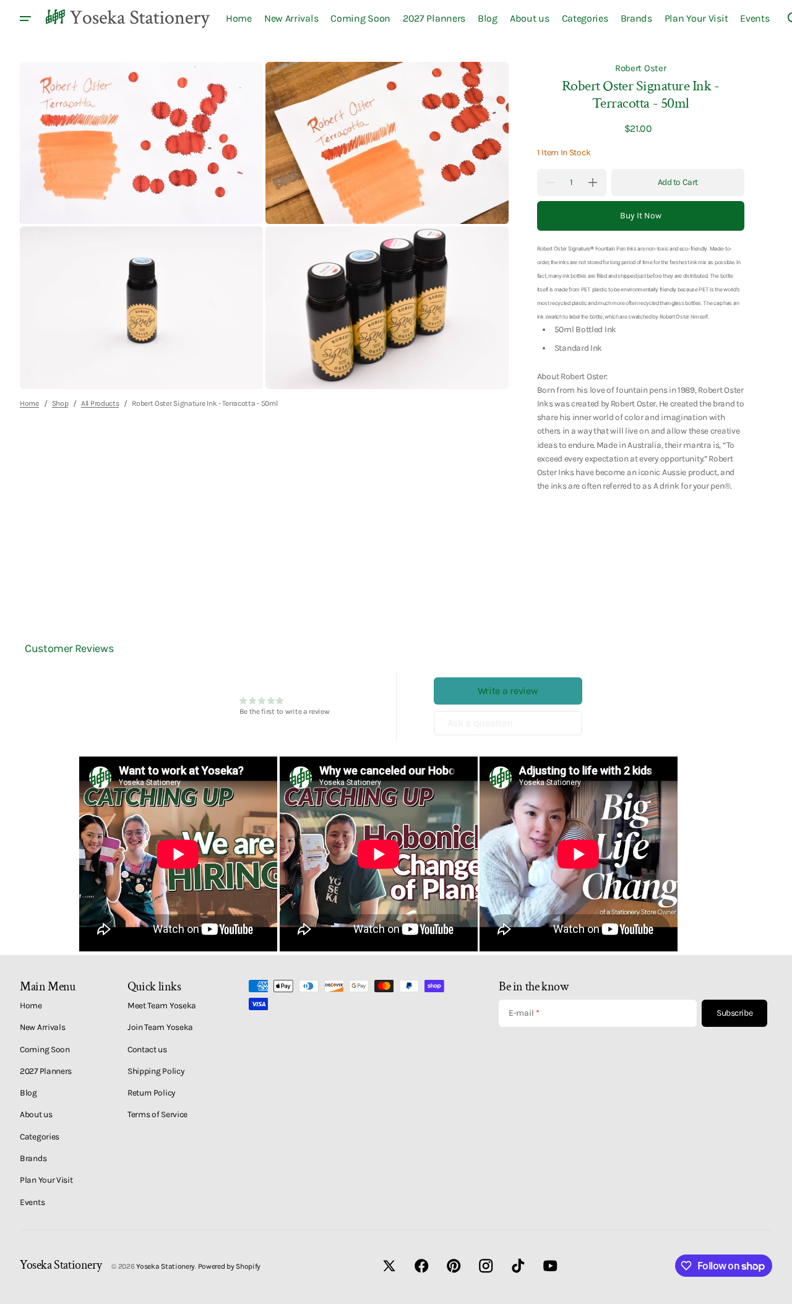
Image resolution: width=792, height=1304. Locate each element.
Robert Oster (640, 68)
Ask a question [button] (480, 723)
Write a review (508, 691)
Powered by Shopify (229, 1266)
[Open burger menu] (25, 18)
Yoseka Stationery (165, 1266)
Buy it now (640, 215)
